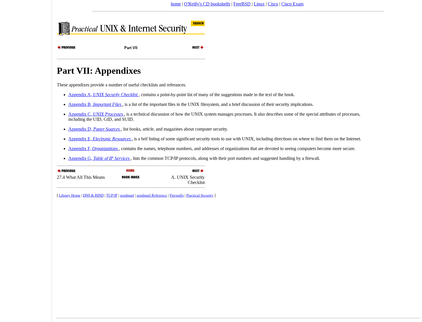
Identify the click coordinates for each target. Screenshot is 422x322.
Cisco (273, 3)
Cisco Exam (292, 3)
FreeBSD (242, 3)
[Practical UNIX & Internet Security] (130, 170)
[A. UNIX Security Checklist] (195, 48)
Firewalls (177, 195)
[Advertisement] (26, 159)
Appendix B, (94, 104)
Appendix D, (94, 129)
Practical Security (200, 195)
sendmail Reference (152, 195)
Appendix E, (99, 138)
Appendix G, (98, 158)
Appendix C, (95, 114)
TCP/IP (111, 195)
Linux (259, 3)
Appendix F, (93, 148)
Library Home (69, 195)
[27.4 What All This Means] (67, 48)
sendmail (127, 195)
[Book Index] (131, 178)
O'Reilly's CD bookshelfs (207, 3)
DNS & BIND (93, 195)
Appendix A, (103, 94)
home (176, 3)
